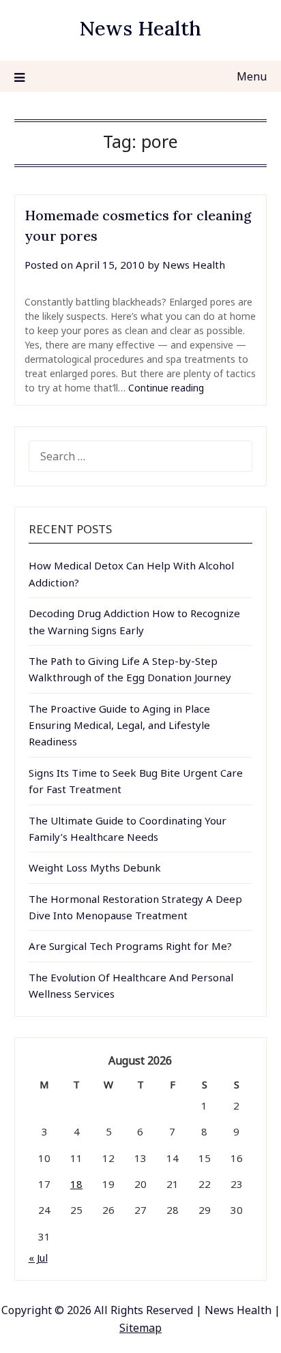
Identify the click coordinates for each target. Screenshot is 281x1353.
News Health (140, 28)
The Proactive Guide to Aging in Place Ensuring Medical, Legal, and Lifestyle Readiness (119, 725)
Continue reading (166, 387)
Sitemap (140, 1327)
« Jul (38, 1257)
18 (76, 1184)
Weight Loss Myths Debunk (95, 867)
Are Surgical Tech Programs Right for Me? (130, 946)
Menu (252, 76)
